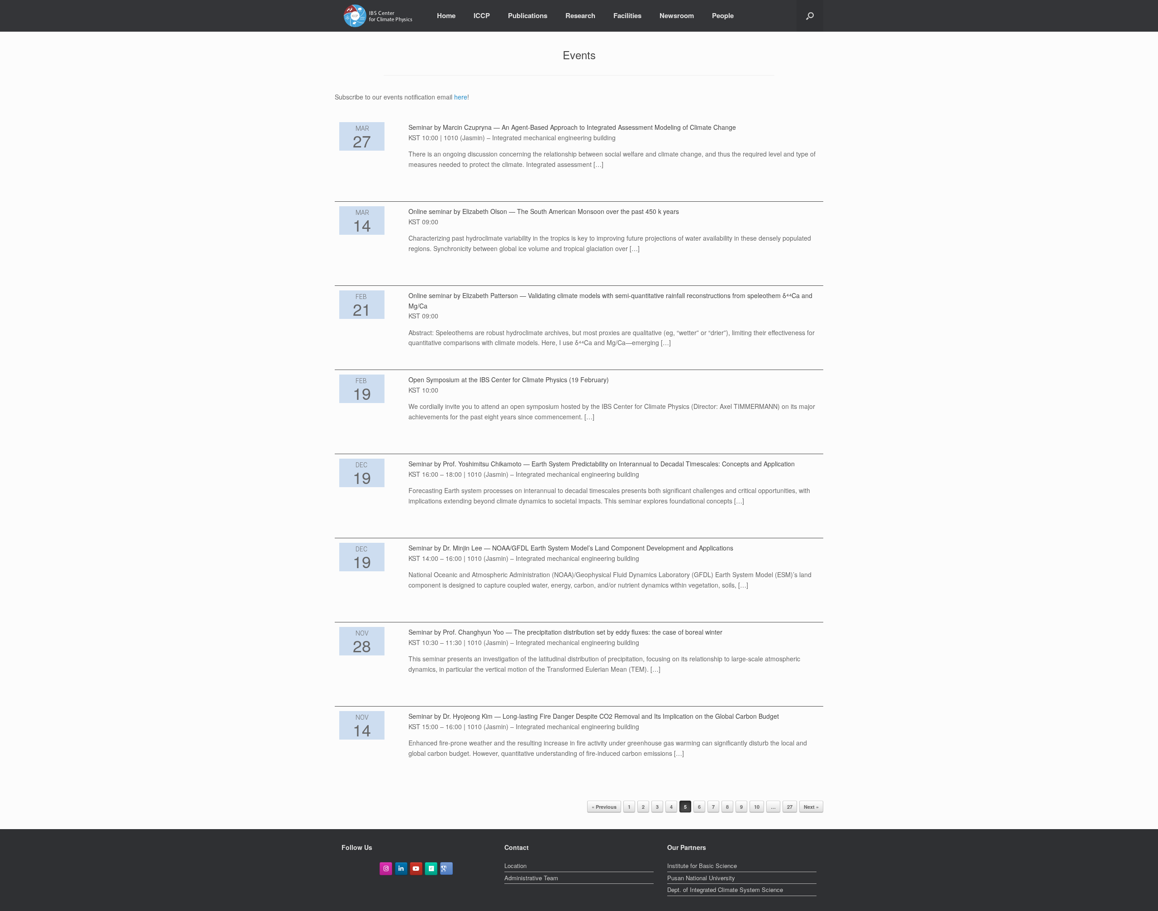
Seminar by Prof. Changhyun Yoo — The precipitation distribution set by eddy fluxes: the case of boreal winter (565, 631)
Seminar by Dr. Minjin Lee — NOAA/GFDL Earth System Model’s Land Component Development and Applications (570, 547)
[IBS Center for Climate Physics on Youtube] (416, 868)
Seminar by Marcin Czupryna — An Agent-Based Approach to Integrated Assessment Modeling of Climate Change (572, 127)
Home (446, 15)
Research (580, 15)
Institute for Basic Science (702, 865)
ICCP (482, 15)
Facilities (627, 15)
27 (790, 806)
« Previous (604, 806)
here (460, 96)
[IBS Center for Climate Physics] (378, 16)
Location (515, 865)
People (723, 15)
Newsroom (677, 15)
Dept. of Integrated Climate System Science (725, 889)
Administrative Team (531, 877)
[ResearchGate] (431, 868)
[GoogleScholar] (446, 868)
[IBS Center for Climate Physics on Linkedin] (401, 868)
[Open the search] (810, 16)
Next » (811, 806)
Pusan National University (701, 877)
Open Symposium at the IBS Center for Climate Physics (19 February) (508, 379)
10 (756, 806)
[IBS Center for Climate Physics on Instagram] (386, 868)
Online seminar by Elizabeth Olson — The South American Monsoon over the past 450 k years (543, 211)
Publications (527, 15)
